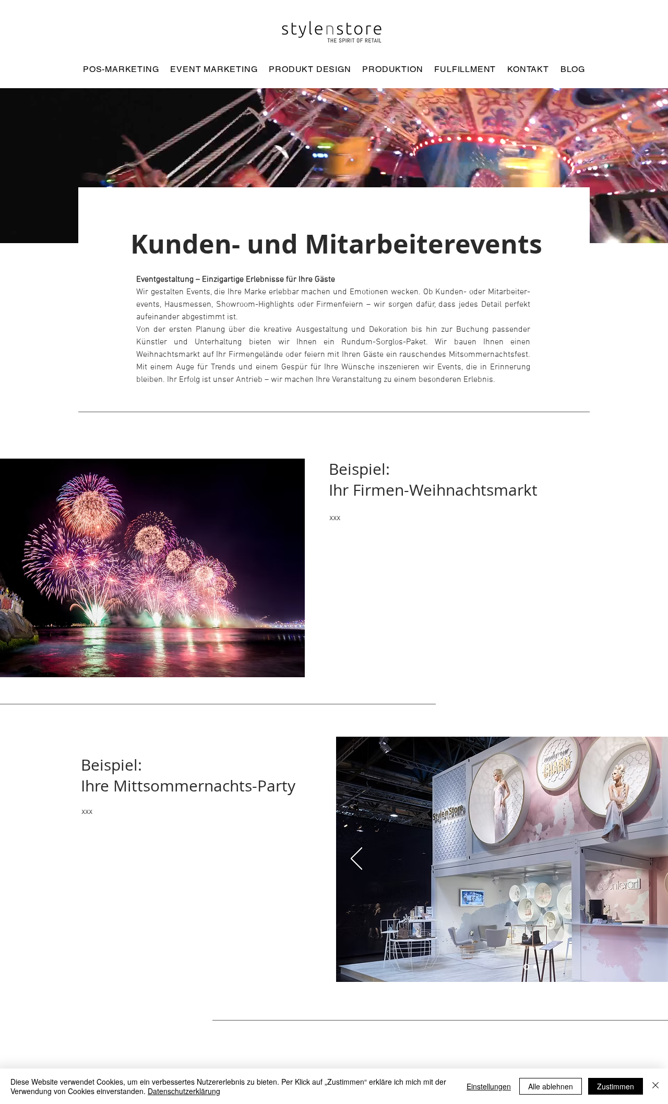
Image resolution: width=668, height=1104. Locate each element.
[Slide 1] (525, 967)
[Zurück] (356, 859)
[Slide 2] (534, 967)
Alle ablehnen (550, 1086)
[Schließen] (655, 1086)
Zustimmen (615, 1086)
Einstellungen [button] (489, 1086)
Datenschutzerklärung (184, 1091)
